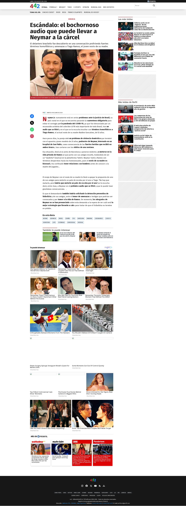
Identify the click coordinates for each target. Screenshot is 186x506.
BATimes (129, 492)
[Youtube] (95, 486)
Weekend (90, 492)
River (58, 12)
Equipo (99, 495)
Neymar (45, 218)
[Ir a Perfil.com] (151, 2)
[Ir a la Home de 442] (35, 8)
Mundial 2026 (96, 7)
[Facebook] (87, 486)
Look (111, 492)
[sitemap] (104, 486)
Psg (74, 218)
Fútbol (44, 7)
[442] (93, 480)
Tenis (69, 7)
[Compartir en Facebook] (32, 116)
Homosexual (71, 222)
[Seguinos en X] (91, 486)
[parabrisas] (102, 442)
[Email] (32, 136)
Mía (118, 492)
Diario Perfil (58, 492)
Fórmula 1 (53, 7)
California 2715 (66, 503)
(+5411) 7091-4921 (97, 503)
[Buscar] (154, 5)
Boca (64, 12)
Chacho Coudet (48, 12)
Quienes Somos (75, 495)
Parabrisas (97, 492)
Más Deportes (108, 7)
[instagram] (82, 486)
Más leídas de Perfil (127, 102)
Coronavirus (99, 218)
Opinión (86, 7)
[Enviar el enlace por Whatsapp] (32, 129)
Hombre (84, 492)
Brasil (61, 218)
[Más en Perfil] (42, 436)
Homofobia (46, 222)
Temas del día (35, 12)
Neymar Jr (53, 218)
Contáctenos (84, 495)
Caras (64, 492)
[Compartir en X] (32, 123)
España (68, 218)
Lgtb (54, 222)
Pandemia (89, 218)
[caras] (82, 442)
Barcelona (81, 218)
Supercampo (105, 492)
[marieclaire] (61, 442)
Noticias (70, 492)
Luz (115, 492)
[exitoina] (40, 442)
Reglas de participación (108, 495)
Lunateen (123, 492)
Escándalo (61, 222)
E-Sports (77, 7)
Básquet (62, 7)
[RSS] (100, 486)
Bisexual (80, 222)
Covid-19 (108, 218)
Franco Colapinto (75, 12)
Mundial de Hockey (91, 12)
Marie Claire (77, 492)
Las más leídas (125, 19)
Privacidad (92, 495)
